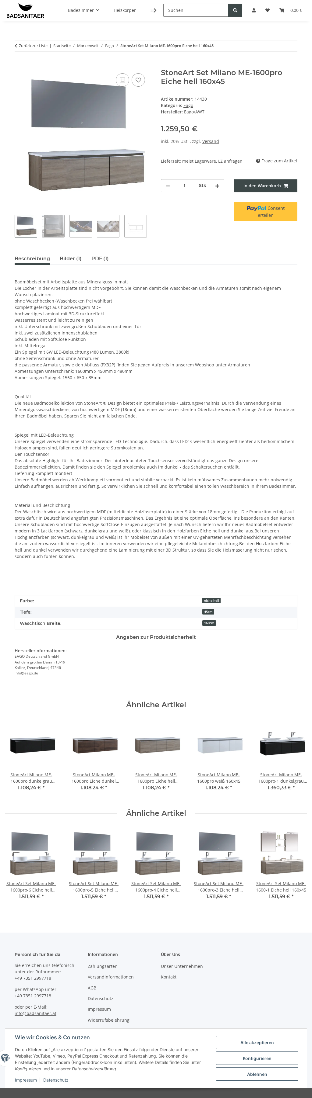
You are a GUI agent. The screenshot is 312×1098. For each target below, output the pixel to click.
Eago (188, 105)
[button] (151, 10)
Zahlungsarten (103, 966)
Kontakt (168, 977)
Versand (210, 141)
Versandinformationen (111, 977)
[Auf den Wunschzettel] (138, 80)
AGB (92, 988)
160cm (209, 623)
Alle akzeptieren (257, 1042)
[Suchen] (235, 10)
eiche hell (211, 600)
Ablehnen (257, 1074)
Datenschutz (56, 1079)
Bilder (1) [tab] (71, 259)
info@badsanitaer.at (35, 1013)
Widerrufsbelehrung (108, 1020)
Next (297, 759)
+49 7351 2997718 (33, 978)
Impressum (26, 1079)
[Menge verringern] (168, 185)
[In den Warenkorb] (19, 65)
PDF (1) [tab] (100, 259)
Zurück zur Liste (33, 45)
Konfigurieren (257, 1058)
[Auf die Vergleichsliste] (122, 80)
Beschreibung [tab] (32, 259)
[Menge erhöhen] (217, 185)
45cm (208, 612)
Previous (15, 759)
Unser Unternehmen (182, 966)
